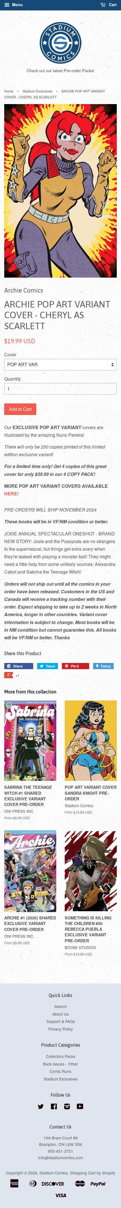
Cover (10, 354)
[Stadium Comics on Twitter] (41, 1107)
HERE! (11, 493)
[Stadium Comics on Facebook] (54, 1107)
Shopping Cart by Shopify (92, 1173)
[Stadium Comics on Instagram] (67, 1107)
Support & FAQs (60, 1021)
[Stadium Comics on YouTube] (80, 1107)
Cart (112, 4)
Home (9, 91)
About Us (60, 1014)
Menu (17, 4)
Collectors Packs (60, 1056)
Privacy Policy (60, 1029)
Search (60, 1006)
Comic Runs (60, 1071)
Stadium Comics (53, 1173)
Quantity (12, 378)
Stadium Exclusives (37, 91)
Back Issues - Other (60, 1064)
